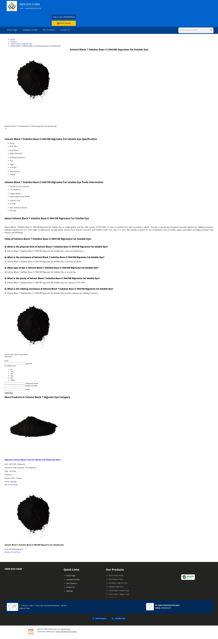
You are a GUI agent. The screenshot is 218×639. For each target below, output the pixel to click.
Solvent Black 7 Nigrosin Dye (21, 44)
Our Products (49, 30)
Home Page (12, 30)
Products (13, 42)
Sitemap (69, 591)
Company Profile (30, 30)
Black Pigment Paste (116, 579)
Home (12, 39)
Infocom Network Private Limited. (66, 632)
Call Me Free (120, 618)
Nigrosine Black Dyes (116, 587)
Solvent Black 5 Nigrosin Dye (119, 590)
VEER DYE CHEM (30, 5)
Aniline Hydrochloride (116, 575)
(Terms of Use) (65, 629)
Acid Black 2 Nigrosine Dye (118, 583)
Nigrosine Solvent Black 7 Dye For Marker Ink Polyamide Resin (33, 460)
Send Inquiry (65, 23)
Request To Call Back (12, 552)
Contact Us (65, 30)
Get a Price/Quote (11, 484)
